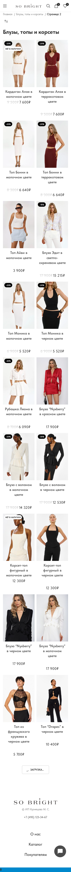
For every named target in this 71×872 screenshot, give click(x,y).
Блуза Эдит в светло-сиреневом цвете (52, 258)
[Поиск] (48, 6)
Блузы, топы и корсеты (30, 14)
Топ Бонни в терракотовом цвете (52, 177)
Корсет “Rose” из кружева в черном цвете (52, 817)
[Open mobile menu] (5, 6)
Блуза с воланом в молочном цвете (19, 490)
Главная (8, 14)
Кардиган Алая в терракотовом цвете (52, 96)
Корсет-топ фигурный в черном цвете (52, 570)
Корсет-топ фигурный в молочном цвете (19, 570)
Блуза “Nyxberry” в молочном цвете (52, 651)
